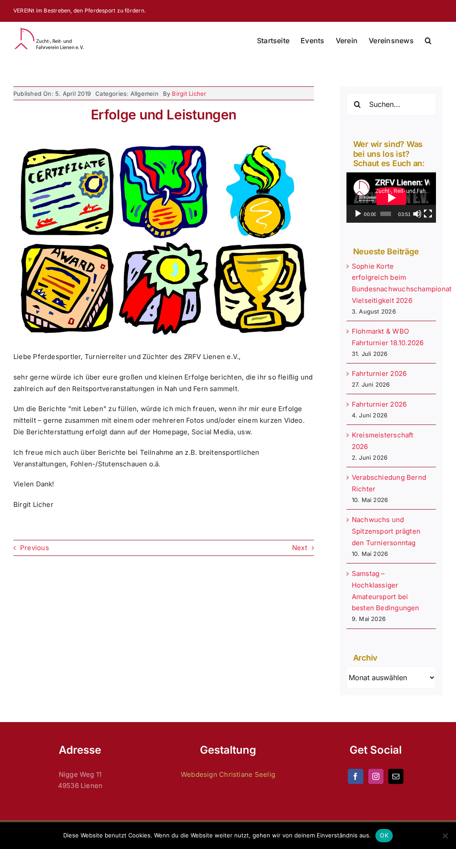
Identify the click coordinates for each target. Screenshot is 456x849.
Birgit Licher (189, 93)
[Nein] (444, 835)
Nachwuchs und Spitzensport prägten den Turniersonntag (386, 531)
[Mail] (395, 776)
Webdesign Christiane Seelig (228, 774)
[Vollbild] (427, 213)
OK (384, 835)
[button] (428, 40)
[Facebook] (355, 776)
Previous (34, 547)
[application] (391, 197)
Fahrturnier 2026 (379, 373)
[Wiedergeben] (358, 213)
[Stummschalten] (417, 213)
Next (299, 547)
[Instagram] (375, 776)
